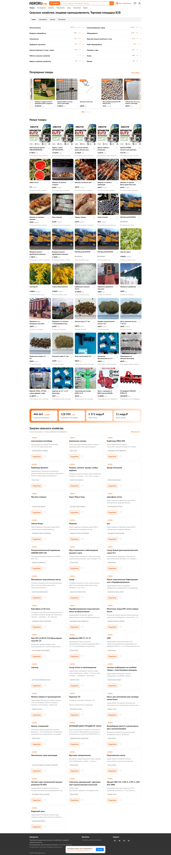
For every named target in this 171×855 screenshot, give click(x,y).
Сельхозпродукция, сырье (96, 28)
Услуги (89, 56)
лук (108, 523)
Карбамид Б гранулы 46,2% (82, 288)
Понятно (99, 849)
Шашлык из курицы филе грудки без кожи (128, 183)
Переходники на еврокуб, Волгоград (127, 357)
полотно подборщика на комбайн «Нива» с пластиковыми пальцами (122, 668)
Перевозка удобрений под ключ (105, 288)
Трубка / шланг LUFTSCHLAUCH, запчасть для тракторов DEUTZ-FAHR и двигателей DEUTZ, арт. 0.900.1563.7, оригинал (60, 149)
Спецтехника (34, 39)
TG (124, 841)
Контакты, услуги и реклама (91, 840)
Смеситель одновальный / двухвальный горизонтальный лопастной (85, 783)
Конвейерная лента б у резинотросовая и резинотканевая (123, 727)
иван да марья (125, 252)
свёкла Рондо (37, 523)
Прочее (89, 61)
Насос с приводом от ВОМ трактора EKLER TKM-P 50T (105, 392)
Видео (85, 8)
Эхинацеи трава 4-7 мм (60, 356)
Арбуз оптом (34, 182)
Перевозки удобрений (128, 287)
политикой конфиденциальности (78, 851)
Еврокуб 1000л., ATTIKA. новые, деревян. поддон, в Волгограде (38, 392)
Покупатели (60, 8)
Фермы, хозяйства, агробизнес (40, 61)
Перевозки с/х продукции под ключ (36, 322)
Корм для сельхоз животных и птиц (99, 39)
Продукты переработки (37, 33)
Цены (69, 8)
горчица (34, 667)
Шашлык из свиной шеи (83, 182)
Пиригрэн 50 (74, 696)
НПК (109, 638)
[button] (111, 3)
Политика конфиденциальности (50, 847)
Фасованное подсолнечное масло (46, 579)
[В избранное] (49, 148)
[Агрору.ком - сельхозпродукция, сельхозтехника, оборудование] (38, 3)
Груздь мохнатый (114, 467)
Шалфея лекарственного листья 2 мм (106, 322)
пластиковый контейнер (41, 441)
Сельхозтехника (35, 28)
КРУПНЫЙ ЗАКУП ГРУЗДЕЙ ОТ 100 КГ (85, 726)
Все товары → (137, 73)
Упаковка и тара (92, 50)
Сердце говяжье (80, 217)
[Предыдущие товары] (29, 93)
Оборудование (92, 33)
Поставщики (41, 8)
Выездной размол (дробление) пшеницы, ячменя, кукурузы (37, 253)
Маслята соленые (38, 497)
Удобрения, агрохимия (37, 44)
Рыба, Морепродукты (94, 44)
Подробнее (37, 457)
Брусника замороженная (80, 755)
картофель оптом (114, 497)
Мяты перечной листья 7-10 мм (128, 322)
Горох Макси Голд (77, 497)
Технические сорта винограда (44, 755)
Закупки (51, 8)
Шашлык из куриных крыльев (36, 218)
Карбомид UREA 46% (116, 441)
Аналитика (77, 8)
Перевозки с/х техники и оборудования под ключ (60, 322)
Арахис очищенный (39, 726)
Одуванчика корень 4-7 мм (37, 357)
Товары (32, 8)
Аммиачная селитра (77, 441)
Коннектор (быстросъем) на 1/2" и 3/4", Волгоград (106, 357)
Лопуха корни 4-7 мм (82, 321)
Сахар (71, 579)
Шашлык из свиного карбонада (105, 183)
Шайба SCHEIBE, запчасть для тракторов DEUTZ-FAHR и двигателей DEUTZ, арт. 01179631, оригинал (128, 149)
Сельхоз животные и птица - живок (41, 50)
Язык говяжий (57, 217)
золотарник (33, 287)
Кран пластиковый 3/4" (83, 356)
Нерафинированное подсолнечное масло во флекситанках (84, 610)
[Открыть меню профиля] (140, 3)
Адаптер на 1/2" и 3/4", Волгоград (60, 392)
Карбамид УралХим (39, 467)
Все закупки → (136, 432)
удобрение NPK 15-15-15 (80, 638)
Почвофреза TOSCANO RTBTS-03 (128, 392)
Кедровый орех (38, 811)
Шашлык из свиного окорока (59, 183)
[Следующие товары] (141, 93)
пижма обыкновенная (60, 287)
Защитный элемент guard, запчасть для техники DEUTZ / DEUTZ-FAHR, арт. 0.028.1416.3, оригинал (83, 149)
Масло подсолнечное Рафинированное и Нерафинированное (123, 580)
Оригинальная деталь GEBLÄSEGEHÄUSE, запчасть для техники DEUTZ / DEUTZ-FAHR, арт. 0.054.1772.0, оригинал (37, 149)
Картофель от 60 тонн (40, 609)
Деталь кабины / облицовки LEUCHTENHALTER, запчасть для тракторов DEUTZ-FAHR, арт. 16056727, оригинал (106, 149)
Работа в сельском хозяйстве (39, 56)
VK (115, 841)
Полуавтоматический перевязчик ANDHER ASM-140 (45, 551)
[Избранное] (135, 3)
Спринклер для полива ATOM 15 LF (83, 392)
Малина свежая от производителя (46, 696)
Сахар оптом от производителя (82, 667)
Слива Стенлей (103, 217)
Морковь (73, 523)
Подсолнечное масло (116, 755)
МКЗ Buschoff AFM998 (128, 217)
